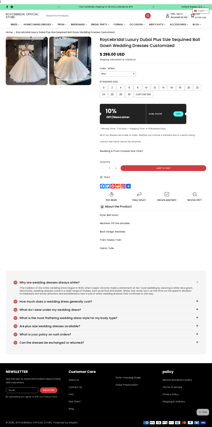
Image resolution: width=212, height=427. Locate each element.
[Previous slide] (59, 7)
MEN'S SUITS (156, 24)
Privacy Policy (171, 394)
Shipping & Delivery (174, 401)
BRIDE (14, 24)
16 (172, 87)
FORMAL (118, 24)
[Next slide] (153, 7)
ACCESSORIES (178, 24)
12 (155, 87)
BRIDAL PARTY (99, 24)
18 (180, 87)
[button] (198, 15)
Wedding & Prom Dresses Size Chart (121, 151)
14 (163, 87)
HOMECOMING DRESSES (37, 24)
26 (112, 94)
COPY (178, 114)
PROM (61, 24)
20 (188, 87)
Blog (71, 408)
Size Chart (75, 401)
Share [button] (107, 177)
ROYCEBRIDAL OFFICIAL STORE (34, 422)
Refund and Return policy (177, 380)
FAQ (71, 394)
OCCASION (136, 24)
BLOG (196, 24)
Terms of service (172, 387)
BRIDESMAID (78, 24)
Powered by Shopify (65, 422)
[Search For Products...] (148, 16)
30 (129, 94)
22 (197, 87)
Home (9, 32)
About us (74, 380)
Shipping (104, 59)
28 (120, 94)
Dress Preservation (127, 384)
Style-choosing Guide (128, 377)
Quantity (105, 162)
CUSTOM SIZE (143, 94)
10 (146, 87)
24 (103, 94)
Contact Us (75, 387)
